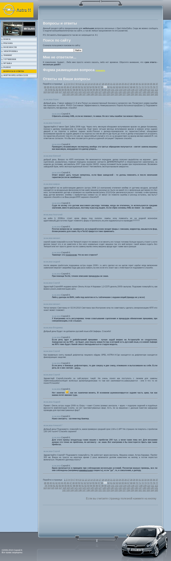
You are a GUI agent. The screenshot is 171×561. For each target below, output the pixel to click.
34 (148, 84)
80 (51, 90)
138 (144, 92)
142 (64, 94)
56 (96, 87)
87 (71, 90)
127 (100, 92)
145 (76, 94)
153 (108, 94)
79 (48, 90)
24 (120, 84)
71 (140, 87)
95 (94, 90)
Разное (7, 67)
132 (120, 92)
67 (128, 87)
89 (77, 90)
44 (62, 87)
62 (114, 87)
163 (148, 94)
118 (64, 92)
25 (123, 84)
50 (79, 87)
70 (137, 87)
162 (144, 94)
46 (68, 87)
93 (88, 90)
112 (156, 90)
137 (140, 92)
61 (111, 87)
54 (90, 87)
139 (148, 92)
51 (82, 87)
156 (120, 94)
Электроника (10, 51)
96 (97, 90)
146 (80, 94)
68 (131, 87)
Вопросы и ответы (13, 71)
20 (108, 84)
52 (85, 87)
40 (51, 87)
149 (92, 94)
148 (88, 94)
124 (88, 92)
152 (104, 94)
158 (128, 94)
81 (54, 90)
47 (70, 87)
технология (71, 255)
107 (137, 90)
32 (142, 84)
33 (145, 84)
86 (68, 90)
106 (133, 90)
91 (82, 90)
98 (102, 90)
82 (57, 90)
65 (123, 87)
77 (157, 87)
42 (56, 87)
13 (89, 84)
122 (80, 92)
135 (132, 92)
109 (145, 90)
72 (142, 87)
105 (129, 90)
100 (109, 90)
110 (148, 90)
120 (72, 92)
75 (151, 87)
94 (91, 90)
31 (140, 84)
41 (53, 87)
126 (96, 92)
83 (60, 90)
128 (104, 92)
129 (108, 92)
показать (100, 70)
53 (88, 87)
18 (103, 84)
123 (84, 92)
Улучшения (9, 59)
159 (132, 94)
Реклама (8, 43)
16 (97, 84)
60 (108, 87)
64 (120, 87)
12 (86, 84)
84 (63, 90)
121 (76, 92)
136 (136, 92)
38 (45, 87)
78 (46, 90)
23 (117, 84)
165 (156, 94)
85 (65, 90)
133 (124, 92)
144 (72, 94)
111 (152, 90)
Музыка (7, 63)
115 (52, 92)
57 (99, 87)
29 (134, 84)
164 (152, 94)
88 (74, 90)
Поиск (7, 39)
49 (76, 87)
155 (116, 94)
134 (128, 92)
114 (49, 92)
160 (136, 94)
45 (65, 87)
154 (112, 94)
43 (59, 87)
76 (154, 87)
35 (151, 84)
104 (125, 90)
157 (124, 94)
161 (140, 94)
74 (148, 87)
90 (80, 90)
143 (68, 94)
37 (157, 84)
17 (100, 84)
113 (45, 92)
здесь (77, 368)
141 (156, 92)
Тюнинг (7, 55)
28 (131, 84)
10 (80, 84)
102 (117, 90)
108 (141, 90)
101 (113, 90)
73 (145, 87)
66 (125, 87)
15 (94, 84)
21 (111, 84)
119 (68, 92)
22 (114, 84)
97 (100, 90)
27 (128, 84)
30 (137, 84)
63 (117, 87)
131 (116, 92)
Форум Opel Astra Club (15, 75)
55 (93, 87)
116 (56, 92)
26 (125, 84)
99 (105, 90)
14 (91, 84)
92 (85, 90)
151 (100, 94)
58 (102, 87)
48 (73, 87)
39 (48, 87)
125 (92, 92)
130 (112, 92)
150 (96, 94)
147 (84, 94)
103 (121, 90)
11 (83, 84)
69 (134, 87)
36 (154, 84)
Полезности (10, 47)
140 (152, 92)
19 (106, 84)
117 (60, 92)
